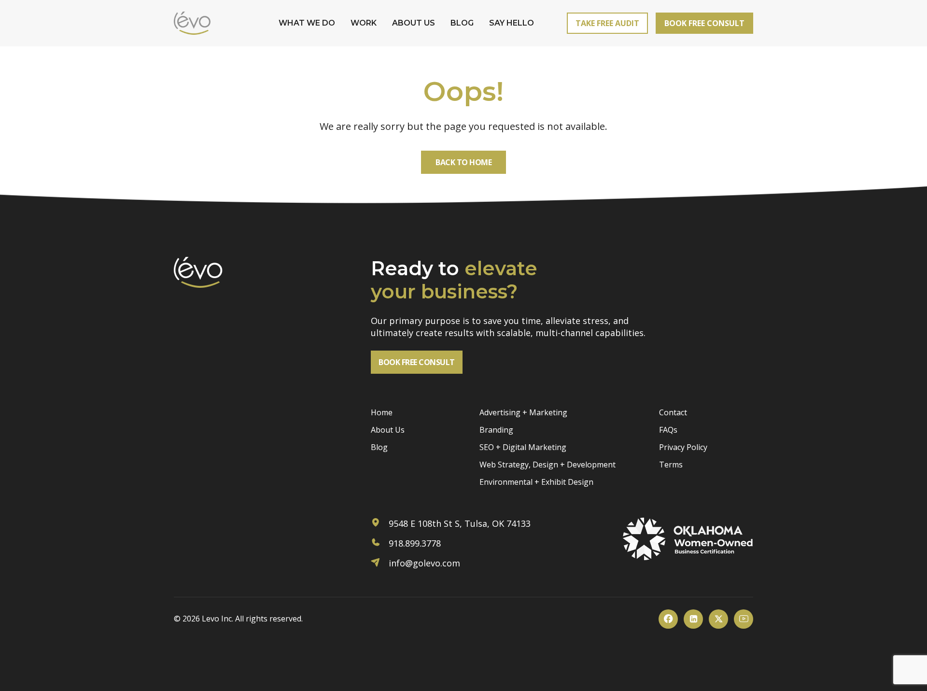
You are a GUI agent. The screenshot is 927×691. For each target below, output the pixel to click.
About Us (413, 23)
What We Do (307, 23)
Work (364, 23)
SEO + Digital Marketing (522, 447)
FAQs (668, 429)
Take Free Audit (607, 23)
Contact (673, 412)
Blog (462, 23)
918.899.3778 (413, 543)
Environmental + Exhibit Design (536, 482)
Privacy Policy (683, 447)
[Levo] (192, 23)
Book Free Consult (704, 23)
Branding (496, 429)
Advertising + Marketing (523, 412)
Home (382, 412)
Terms (671, 464)
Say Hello (511, 23)
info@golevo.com (423, 563)
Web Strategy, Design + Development (547, 464)
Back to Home (463, 162)
